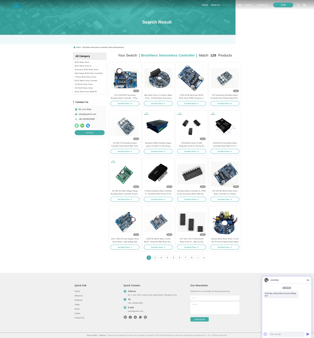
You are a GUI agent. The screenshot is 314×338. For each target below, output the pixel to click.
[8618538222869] (140, 318)
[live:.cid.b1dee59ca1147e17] (145, 318)
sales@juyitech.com (87, 114)
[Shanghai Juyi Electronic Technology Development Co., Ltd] (17, 5)
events (248, 5)
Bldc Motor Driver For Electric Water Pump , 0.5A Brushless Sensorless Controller (158, 98)
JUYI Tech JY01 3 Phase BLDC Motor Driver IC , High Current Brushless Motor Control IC (191, 242)
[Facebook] (130, 318)
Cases (77, 313)
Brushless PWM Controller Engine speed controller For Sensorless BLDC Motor (158, 146)
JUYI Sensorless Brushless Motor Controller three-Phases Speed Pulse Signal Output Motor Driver (224, 98)
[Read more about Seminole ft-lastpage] (204, 257)
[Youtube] (135, 318)
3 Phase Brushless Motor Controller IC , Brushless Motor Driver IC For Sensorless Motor (158, 194)
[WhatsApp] (76, 125)
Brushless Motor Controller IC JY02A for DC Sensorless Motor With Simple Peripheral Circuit (191, 194)
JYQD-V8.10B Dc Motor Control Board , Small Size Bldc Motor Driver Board (158, 242)
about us (215, 5)
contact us (262, 5)
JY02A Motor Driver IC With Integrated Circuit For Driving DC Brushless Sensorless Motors (191, 146)
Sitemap (102, 335)
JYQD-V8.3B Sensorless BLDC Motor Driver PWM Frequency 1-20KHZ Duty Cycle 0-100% (191, 98)
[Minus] (307, 280)
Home (205, 5)
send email (200, 319)
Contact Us (79, 318)
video (239, 5)
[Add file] (265, 334)
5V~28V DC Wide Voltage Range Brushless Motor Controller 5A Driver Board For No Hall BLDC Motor (125, 194)
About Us (79, 296)
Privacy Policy (92, 335)
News (77, 309)
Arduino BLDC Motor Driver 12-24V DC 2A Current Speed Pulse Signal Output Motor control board (225, 242)
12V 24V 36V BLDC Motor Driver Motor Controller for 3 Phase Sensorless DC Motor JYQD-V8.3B (224, 194)
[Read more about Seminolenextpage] (198, 257)
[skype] (88, 125)
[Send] (308, 334)
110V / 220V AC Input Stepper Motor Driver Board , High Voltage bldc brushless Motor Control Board (125, 242)
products (227, 5)
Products (78, 300)
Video (77, 304)
